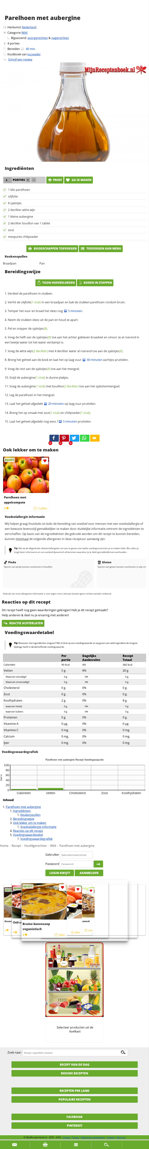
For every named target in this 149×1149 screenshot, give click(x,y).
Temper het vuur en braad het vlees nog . (45, 311)
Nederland (29, 27)
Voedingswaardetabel (28, 835)
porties (15, 43)
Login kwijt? (59, 873)
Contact (66, 1137)
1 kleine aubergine (20, 217)
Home (4, 846)
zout (11, 230)
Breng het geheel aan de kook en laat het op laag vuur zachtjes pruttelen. (68, 360)
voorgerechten (37, 38)
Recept (16, 846)
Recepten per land (74, 1091)
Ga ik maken (81, 180)
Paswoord (52, 864)
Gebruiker (52, 855)
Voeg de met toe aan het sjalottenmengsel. (64, 386)
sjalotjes (39, 329)
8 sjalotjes (15, 203)
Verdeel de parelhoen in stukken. (30, 294)
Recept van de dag (74, 1065)
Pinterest (74, 1126)
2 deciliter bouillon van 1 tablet (29, 223)
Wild (24, 33)
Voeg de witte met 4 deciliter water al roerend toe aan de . (65, 351)
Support (111, 1137)
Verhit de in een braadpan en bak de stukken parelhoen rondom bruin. (66, 302)
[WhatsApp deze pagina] (84, 438)
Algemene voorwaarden (93, 1137)
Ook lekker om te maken (29, 823)
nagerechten (60, 38)
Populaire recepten (74, 1099)
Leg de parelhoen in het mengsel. (32, 395)
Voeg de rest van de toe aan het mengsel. (44, 369)
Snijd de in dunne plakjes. (39, 378)
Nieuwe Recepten (74, 1073)
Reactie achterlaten (26, 623)
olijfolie (13, 196)
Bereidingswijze (23, 819)
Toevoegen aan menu (103, 248)
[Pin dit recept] (64, 438)
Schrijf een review (20, 60)
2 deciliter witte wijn (21, 210)
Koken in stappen (98, 283)
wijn (37, 351)
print (57, 180)
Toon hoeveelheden (58, 283)
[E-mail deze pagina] (95, 438)
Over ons (121, 1137)
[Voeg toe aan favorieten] (44, 461)
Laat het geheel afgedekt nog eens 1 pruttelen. (50, 421)
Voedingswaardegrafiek (36, 839)
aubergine (33, 378)
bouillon (65, 386)
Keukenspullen (30, 815)
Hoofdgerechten (35, 846)
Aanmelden (89, 873)
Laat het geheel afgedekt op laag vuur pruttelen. (52, 404)
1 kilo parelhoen (19, 190)
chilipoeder (77, 413)
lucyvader (34, 54)
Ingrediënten (22, 811)
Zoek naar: (14, 1053)
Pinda (12, 562)
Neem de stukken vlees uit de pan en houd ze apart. (43, 320)
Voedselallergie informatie (38, 827)
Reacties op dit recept (28, 831)
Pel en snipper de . (28, 329)
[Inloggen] (98, 864)
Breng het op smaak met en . (50, 413)
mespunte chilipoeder (23, 237)
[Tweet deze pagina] (74, 438)
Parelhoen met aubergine (23, 807)
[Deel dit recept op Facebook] (54, 438)
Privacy (75, 1137)
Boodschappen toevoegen (55, 248)
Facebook (74, 1117)
